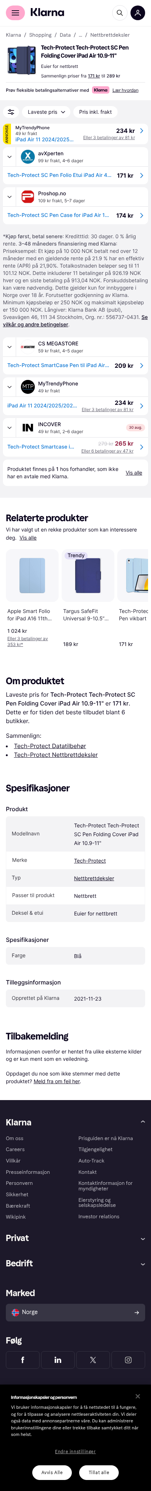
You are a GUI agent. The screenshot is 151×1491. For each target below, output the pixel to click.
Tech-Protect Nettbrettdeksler (56, 754)
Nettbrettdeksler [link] (110, 35)
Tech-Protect (90, 861)
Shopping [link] (40, 35)
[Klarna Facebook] (23, 1360)
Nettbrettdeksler (94, 878)
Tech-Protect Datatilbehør (50, 746)
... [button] (80, 35)
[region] (75, 1438)
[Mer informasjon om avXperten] (9, 157)
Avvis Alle (52, 1472)
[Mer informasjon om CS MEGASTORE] (9, 347)
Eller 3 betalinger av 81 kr (109, 137)
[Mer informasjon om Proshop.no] (9, 197)
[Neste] (135, 596)
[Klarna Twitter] (93, 1360)
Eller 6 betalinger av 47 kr (107, 451)
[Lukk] (138, 1396)
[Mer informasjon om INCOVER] (9, 427)
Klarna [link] (13, 35)
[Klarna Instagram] (128, 1360)
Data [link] (65, 35)
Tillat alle (99, 1472)
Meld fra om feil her (57, 1081)
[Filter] (11, 112)
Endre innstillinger (75, 1451)
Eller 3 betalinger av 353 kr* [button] (27, 641)
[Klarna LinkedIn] (58, 1360)
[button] (22, 60)
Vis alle (28, 538)
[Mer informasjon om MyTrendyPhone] (9, 387)
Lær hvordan (126, 90)
